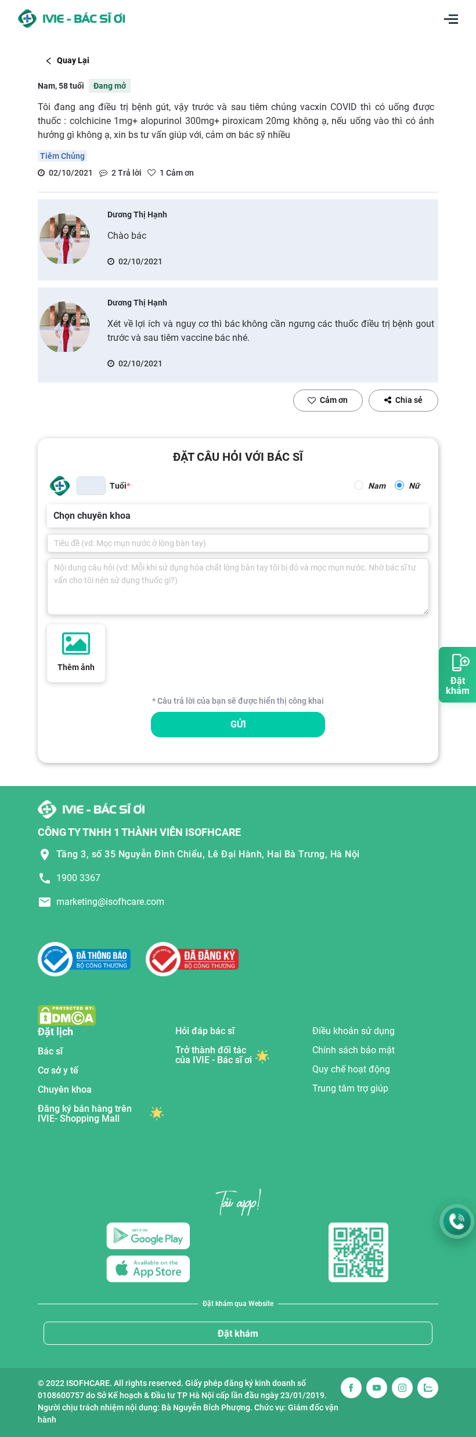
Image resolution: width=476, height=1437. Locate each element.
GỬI (238, 724)
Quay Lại (73, 60)
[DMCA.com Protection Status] (67, 1015)
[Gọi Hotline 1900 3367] (456, 1221)
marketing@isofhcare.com (110, 901)
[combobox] (54, 516)
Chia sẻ (409, 400)
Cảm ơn (334, 400)
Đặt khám (238, 1333)
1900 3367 (78, 877)
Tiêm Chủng (62, 156)
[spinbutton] (91, 485)
